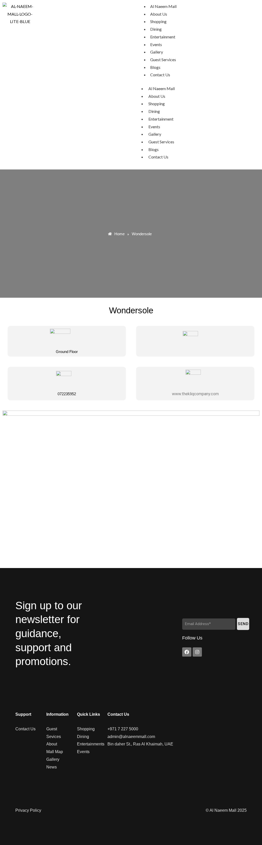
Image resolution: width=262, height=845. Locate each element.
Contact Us (160, 74)
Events (156, 44)
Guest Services (163, 59)
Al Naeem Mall (163, 6)
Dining (156, 29)
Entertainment (162, 36)
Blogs (155, 67)
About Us (158, 14)
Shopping (158, 21)
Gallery (156, 51)
